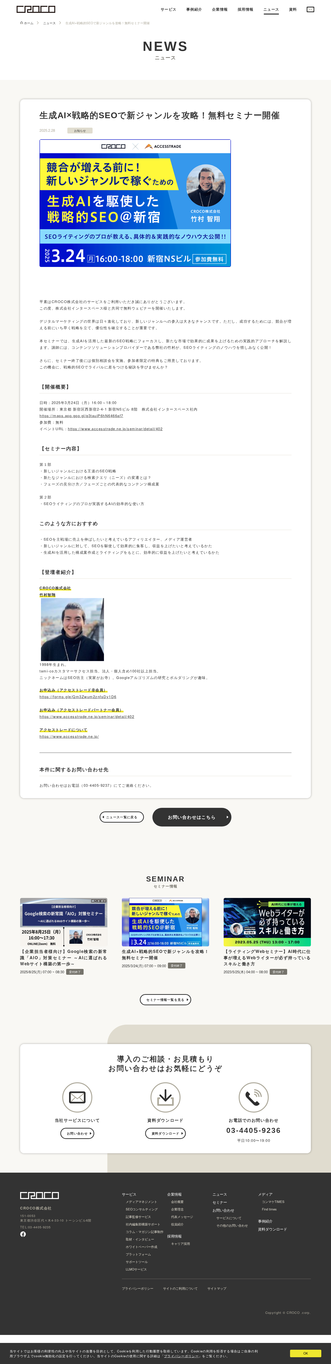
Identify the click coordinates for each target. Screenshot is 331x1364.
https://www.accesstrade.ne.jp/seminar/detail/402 (115, 428)
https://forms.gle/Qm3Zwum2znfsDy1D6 (78, 696)
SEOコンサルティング (142, 1209)
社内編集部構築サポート (143, 1224)
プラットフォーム (138, 1254)
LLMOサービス (136, 1269)
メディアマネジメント (141, 1201)
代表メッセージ (182, 1216)
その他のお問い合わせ (232, 1225)
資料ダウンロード (165, 1133)
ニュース (271, 9)
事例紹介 (194, 9)
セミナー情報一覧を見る (165, 999)
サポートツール (137, 1261)
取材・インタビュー (140, 1239)
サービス (169, 9)
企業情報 (220, 9)
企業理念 (177, 1209)
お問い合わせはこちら (192, 817)
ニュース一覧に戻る (121, 817)
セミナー (220, 1202)
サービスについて (229, 1218)
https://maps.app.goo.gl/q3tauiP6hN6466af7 (81, 415)
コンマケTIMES (273, 1201)
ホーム (28, 23)
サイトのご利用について (180, 1288)
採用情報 (246, 9)
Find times (269, 1209)
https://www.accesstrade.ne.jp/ (69, 736)
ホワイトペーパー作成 (141, 1246)
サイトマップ (216, 1288)
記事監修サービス (138, 1216)
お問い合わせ (77, 1133)
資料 (293, 9)
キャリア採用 (180, 1243)
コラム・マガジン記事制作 (145, 1231)
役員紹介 (177, 1224)
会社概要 (177, 1201)
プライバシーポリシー (137, 1288)
